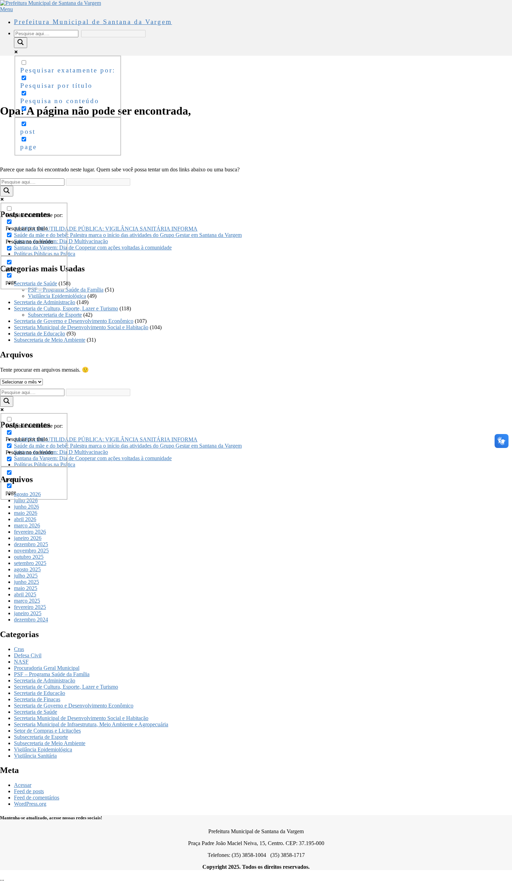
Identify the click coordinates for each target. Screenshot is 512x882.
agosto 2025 (27, 569)
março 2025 (27, 601)
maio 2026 (25, 513)
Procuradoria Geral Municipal (46, 668)
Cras (19, 649)
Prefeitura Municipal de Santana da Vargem (93, 21)
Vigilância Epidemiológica (57, 296)
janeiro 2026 (27, 538)
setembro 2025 (30, 563)
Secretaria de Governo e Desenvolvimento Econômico (73, 321)
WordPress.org (30, 804)
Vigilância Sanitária (35, 756)
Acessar (22, 785)
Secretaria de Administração (44, 302)
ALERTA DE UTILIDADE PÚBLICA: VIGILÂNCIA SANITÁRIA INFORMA (105, 229)
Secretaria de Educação (39, 333)
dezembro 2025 (31, 544)
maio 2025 (25, 588)
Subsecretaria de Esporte (55, 315)
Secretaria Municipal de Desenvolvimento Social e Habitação (81, 327)
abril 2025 (25, 594)
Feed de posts (29, 791)
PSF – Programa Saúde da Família (65, 290)
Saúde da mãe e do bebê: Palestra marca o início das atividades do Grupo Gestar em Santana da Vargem (128, 235)
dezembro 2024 (31, 619)
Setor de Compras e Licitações (47, 731)
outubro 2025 (29, 557)
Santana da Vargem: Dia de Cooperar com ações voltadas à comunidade (93, 247)
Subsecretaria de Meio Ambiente (49, 340)
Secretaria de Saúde (35, 712)
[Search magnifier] (20, 42)
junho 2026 (26, 507)
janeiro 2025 (27, 613)
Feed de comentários (36, 797)
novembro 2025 (31, 551)
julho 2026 (26, 500)
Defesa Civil (27, 655)
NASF (21, 662)
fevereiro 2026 (30, 532)
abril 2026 (25, 519)
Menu (6, 9)
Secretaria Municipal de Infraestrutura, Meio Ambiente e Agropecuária (91, 724)
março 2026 (27, 525)
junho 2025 (26, 582)
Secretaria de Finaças (37, 699)
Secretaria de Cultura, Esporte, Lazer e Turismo (66, 308)
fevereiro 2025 (30, 607)
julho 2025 (26, 576)
